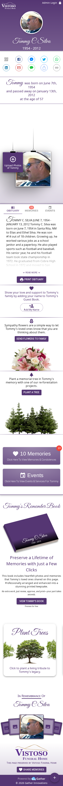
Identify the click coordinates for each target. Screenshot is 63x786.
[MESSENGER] (31, 59)
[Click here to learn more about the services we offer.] (31, 752)
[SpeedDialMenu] (54, 778)
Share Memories (33, 769)
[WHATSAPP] (56, 59)
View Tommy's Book (31, 601)
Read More (31, 272)
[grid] (31, 160)
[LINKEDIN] (6, 67)
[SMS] (31, 67)
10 (59, 448)
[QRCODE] (6, 59)
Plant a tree (31, 392)
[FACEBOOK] (18, 59)
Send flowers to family (31, 338)
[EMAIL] (18, 67)
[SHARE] (44, 67)
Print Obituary (33, 279)
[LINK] (56, 67)
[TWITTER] (44, 59)
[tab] (13, 209)
